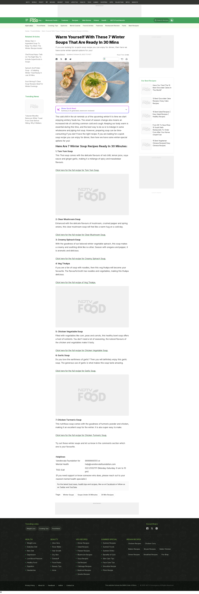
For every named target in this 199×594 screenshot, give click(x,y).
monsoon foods (51, 20)
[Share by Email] (122, 59)
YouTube (73, 487)
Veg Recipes (82, 539)
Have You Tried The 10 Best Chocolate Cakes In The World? (162, 87)
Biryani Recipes (150, 549)
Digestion (30, 566)
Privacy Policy (30, 585)
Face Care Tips (109, 562)
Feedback (51, 585)
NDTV (28, 2)
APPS (111, 2)
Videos (96, 20)
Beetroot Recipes (84, 570)
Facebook (111, 484)
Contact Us (70, 585)
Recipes (75, 20)
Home (27, 31)
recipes (94, 484)
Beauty (54, 539)
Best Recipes (134, 26)
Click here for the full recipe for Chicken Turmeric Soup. (81, 435)
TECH (89, 2)
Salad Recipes (83, 547)
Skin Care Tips (108, 559)
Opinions (64, 26)
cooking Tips (53, 26)
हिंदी (47, 2)
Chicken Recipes (134, 543)
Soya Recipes (83, 559)
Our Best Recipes (148, 81)
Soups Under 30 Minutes (88, 495)
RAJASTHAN (119, 2)
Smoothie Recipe (109, 566)
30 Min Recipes (107, 495)
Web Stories (86, 20)
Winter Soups (68, 495)
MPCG (128, 2)
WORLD (34, 2)
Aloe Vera (56, 543)
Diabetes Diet (32, 547)
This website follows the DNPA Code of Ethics (120, 585)
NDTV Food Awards (117, 20)
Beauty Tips (56, 566)
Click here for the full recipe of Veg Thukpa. (76, 282)
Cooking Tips (43, 528)
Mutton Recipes (134, 549)
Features (64, 20)
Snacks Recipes (84, 574)
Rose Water (56, 547)
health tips (82, 484)
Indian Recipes (134, 539)
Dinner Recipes (83, 543)
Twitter (63, 487)
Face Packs (56, 562)
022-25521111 (91, 468)
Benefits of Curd (109, 555)
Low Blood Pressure (34, 559)
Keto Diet (30, 551)
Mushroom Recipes (85, 555)
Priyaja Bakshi (60, 54)
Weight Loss (31, 528)
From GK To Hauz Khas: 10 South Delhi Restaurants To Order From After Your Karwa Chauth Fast (162, 130)
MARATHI (135, 2)
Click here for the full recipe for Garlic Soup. (76, 371)
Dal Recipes (82, 562)
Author (60, 585)
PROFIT (41, 2)
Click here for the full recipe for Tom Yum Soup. (77, 170)
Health (104, 20)
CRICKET (60, 2)
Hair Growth (56, 551)
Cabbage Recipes (84, 566)
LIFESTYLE (74, 2)
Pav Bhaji (165, 555)
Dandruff (55, 559)
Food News (41, 26)
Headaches (31, 570)
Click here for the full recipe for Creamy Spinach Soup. (81, 258)
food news (73, 484)
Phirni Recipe (108, 570)
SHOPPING (104, 2)
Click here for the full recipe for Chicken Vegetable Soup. (82, 350)
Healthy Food (32, 562)
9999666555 (91, 461)
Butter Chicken (165, 549)
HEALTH (82, 2)
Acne (54, 570)
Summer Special (109, 539)
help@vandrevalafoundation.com (100, 464)
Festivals (99, 26)
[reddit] (70, 59)
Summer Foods (108, 547)
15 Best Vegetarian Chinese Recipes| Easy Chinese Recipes (161, 143)
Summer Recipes (109, 543)
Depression (31, 555)
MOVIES (52, 2)
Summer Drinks (108, 551)
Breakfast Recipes (151, 555)
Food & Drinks (88, 26)
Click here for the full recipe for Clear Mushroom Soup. (81, 235)
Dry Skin (55, 555)
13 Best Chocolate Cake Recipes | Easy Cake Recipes (162, 101)
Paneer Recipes (84, 551)
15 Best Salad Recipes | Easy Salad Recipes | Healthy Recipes (161, 114)
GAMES (95, 2)
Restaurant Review (112, 26)
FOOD (67, 2)
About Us (41, 585)
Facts (124, 26)
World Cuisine (75, 26)
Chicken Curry (150, 543)
